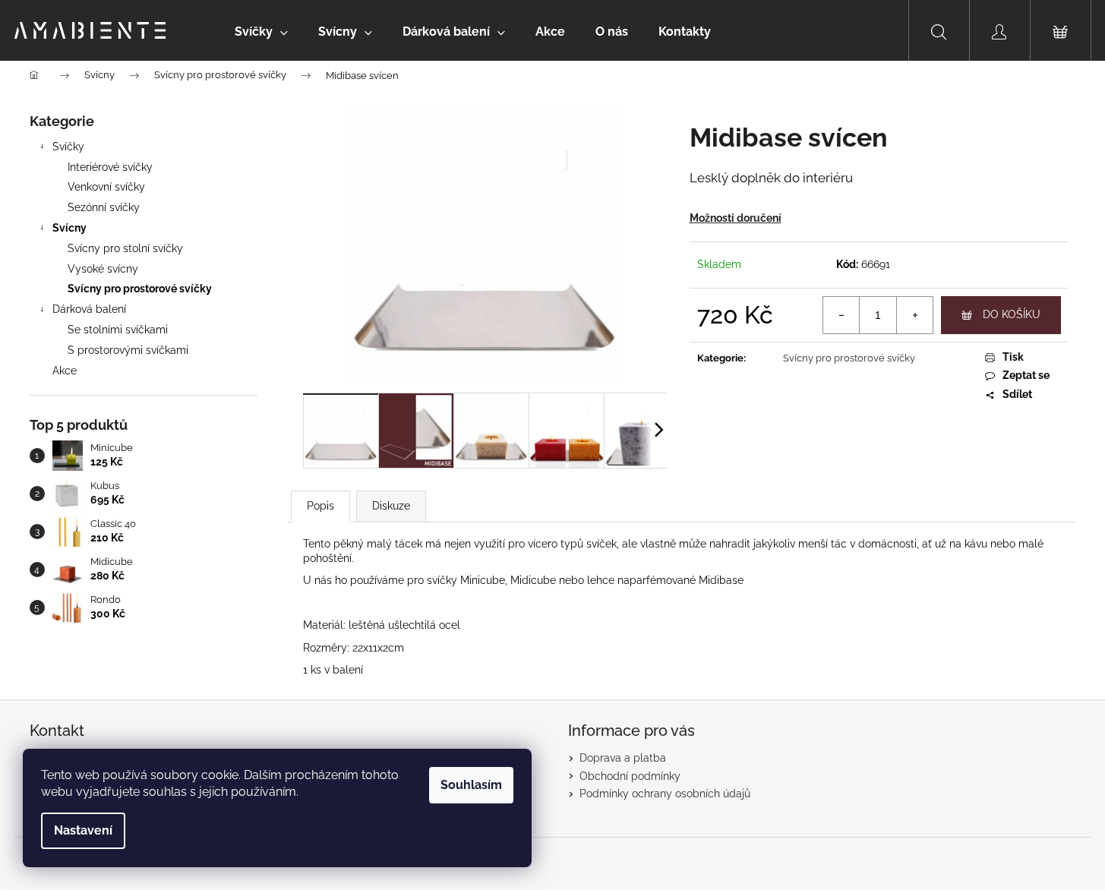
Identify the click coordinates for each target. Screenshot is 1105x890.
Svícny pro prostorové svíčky (140, 288)
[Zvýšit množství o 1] (914, 315)
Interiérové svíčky (110, 167)
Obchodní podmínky (629, 776)
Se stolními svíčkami (118, 329)
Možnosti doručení (735, 218)
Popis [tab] (320, 506)
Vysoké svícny (103, 269)
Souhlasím (471, 785)
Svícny (69, 228)
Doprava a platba (622, 758)
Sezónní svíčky (104, 207)
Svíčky (68, 146)
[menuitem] (261, 32)
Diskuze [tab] (391, 506)
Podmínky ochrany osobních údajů (664, 793)
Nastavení (83, 830)
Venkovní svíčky (106, 187)
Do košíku (1011, 314)
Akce (64, 371)
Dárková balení (89, 309)
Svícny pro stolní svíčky (125, 248)
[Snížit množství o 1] (841, 315)
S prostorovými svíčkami (128, 350)
